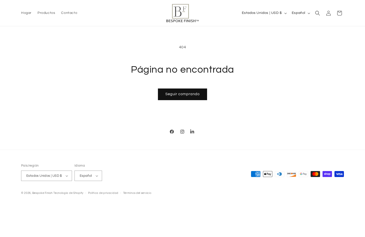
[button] (317, 13)
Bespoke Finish (42, 193)
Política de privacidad (103, 193)
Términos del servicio (137, 193)
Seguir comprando (182, 94)
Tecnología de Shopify (68, 193)
